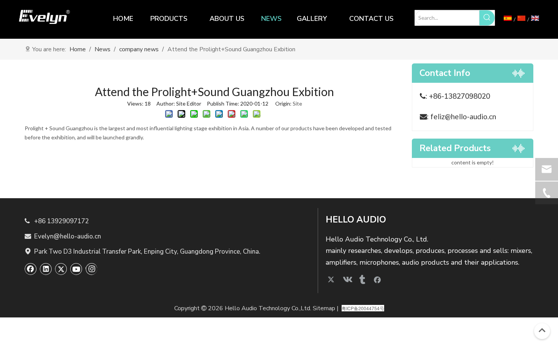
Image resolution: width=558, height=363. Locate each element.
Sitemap (324, 308)
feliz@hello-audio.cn (463, 116)
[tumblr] (362, 279)
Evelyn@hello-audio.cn (63, 236)
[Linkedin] (46, 269)
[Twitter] (61, 269)
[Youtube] (76, 269)
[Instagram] (91, 269)
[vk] (347, 279)
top (542, 330)
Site (297, 103)
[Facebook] (31, 269)
